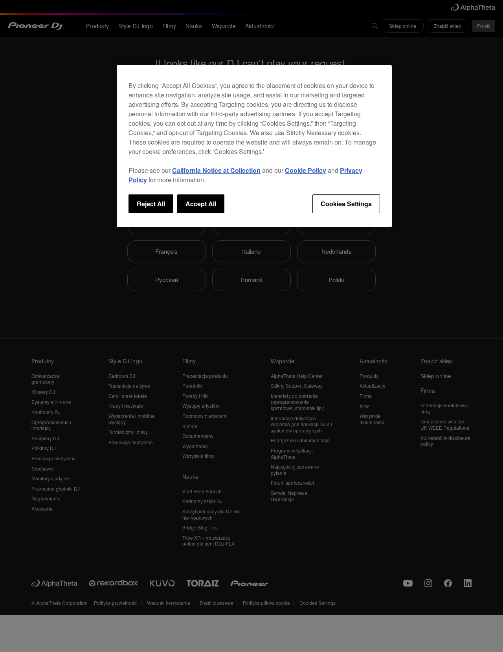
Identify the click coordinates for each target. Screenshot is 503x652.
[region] (254, 146)
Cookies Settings (346, 203)
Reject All (151, 203)
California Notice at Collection (216, 170)
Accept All (200, 203)
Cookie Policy (305, 170)
